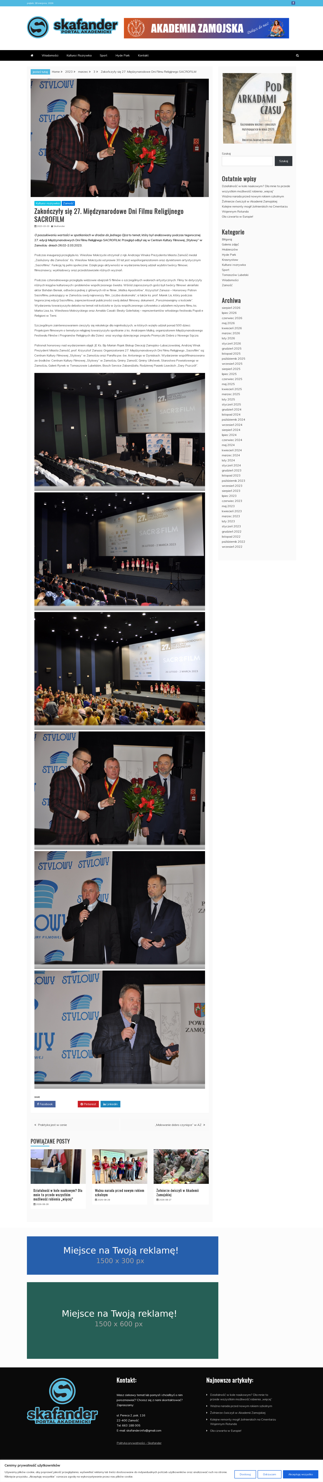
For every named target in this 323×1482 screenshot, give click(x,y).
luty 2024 (228, 460)
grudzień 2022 (232, 531)
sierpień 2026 (231, 308)
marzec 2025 (231, 394)
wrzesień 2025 (232, 363)
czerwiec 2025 (232, 379)
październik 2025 (233, 358)
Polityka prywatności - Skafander (139, 1443)
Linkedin (112, 1104)
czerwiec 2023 (232, 501)
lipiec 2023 (229, 496)
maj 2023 (228, 506)
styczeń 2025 (231, 404)
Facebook (293, 3)
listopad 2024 (231, 414)
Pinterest (89, 1104)
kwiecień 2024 (232, 450)
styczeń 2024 (231, 465)
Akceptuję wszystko (300, 1474)
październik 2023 (233, 480)
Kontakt (143, 55)
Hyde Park (123, 55)
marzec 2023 (231, 516)
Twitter (68, 1104)
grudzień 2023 (232, 470)
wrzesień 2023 (232, 486)
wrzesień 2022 (232, 546)
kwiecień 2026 (232, 328)
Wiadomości (50, 55)
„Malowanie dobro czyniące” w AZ (178, 1125)
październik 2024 (233, 419)
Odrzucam (269, 1474)
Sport (103, 55)
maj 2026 (228, 323)
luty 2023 (228, 521)
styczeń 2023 (231, 526)
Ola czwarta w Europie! (237, 216)
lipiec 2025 (229, 374)
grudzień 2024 (232, 409)
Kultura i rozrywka (48, 203)
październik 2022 (233, 541)
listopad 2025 (231, 353)
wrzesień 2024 (232, 425)
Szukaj (226, 153)
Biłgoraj (227, 239)
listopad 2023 (231, 475)
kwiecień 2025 (232, 389)
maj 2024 (228, 445)
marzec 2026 (231, 333)
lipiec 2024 (229, 435)
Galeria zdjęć (230, 244)
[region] (161, 1471)
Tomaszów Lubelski (235, 275)
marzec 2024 (231, 455)
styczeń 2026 (231, 343)
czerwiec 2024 (232, 440)
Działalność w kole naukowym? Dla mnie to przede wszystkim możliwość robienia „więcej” (57, 1195)
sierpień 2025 (231, 369)
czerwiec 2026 (232, 318)
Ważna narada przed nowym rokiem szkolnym (119, 1192)
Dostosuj (245, 1474)
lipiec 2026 (229, 313)
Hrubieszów (230, 249)
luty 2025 (228, 399)
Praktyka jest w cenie (52, 1125)
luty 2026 (228, 338)
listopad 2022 (231, 536)
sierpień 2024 (231, 430)
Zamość (68, 203)
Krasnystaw (230, 260)
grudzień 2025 (232, 348)
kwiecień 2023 (232, 511)
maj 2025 (228, 384)
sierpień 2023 (231, 491)
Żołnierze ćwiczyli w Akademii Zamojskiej (177, 1192)
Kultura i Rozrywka (79, 55)
